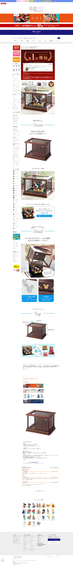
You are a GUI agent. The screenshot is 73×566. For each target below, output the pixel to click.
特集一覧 (22, 40)
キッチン (45, 40)
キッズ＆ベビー (31, 46)
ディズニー (26, 46)
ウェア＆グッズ (39, 40)
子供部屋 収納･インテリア (36, 46)
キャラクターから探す (27, 40)
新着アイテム (15, 40)
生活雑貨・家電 (51, 40)
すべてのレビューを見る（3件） (55, 467)
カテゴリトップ (23, 46)
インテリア (33, 40)
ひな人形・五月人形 (32, 48)
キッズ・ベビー (57, 40)
